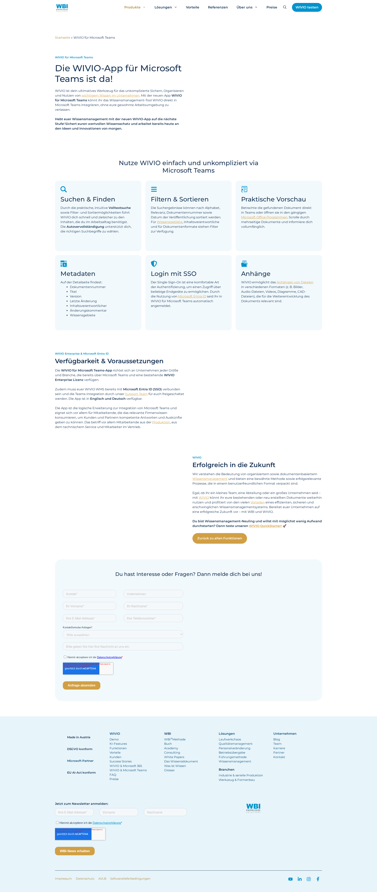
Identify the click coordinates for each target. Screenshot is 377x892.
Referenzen (218, 7)
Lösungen (163, 7)
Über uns (245, 7)
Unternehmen (284, 733)
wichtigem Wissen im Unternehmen (110, 95)
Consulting (172, 752)
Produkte (132, 7)
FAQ (113, 775)
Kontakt (279, 757)
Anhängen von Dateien (295, 282)
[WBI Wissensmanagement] (62, 7)
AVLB (102, 878)
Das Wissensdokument (181, 761)
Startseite (62, 37)
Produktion (161, 422)
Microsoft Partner (80, 761)
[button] (285, 7)
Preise (271, 7)
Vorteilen (258, 502)
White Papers (174, 757)
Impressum (63, 878)
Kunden (115, 757)
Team (277, 744)
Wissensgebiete (169, 222)
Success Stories (121, 761)
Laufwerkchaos (230, 739)
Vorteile (192, 7)
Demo (114, 739)
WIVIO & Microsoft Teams (128, 770)
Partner (279, 752)
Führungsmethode (233, 757)
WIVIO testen (307, 7)
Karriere (279, 748)
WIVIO (204, 498)
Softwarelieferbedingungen (130, 878)
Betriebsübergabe (232, 752)
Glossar (169, 770)
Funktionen (118, 748)
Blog (276, 739)
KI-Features (118, 744)
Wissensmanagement (210, 479)
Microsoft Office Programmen (264, 217)
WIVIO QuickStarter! (265, 526)
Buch (168, 744)
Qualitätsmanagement (236, 744)
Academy (171, 748)
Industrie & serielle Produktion (241, 775)
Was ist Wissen (175, 766)
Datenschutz (85, 878)
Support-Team (136, 394)
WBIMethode (175, 739)
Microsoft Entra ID (192, 296)
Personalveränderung (234, 748)
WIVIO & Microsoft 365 (126, 766)
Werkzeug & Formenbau (237, 780)
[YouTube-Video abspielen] (257, 95)
